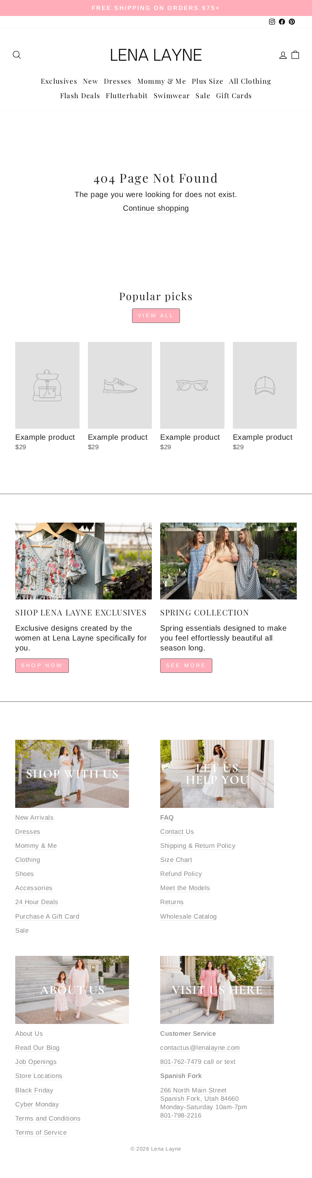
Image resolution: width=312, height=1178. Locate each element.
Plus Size (207, 81)
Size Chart (176, 859)
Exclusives (59, 81)
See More (186, 665)
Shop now (42, 665)
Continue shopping (156, 208)
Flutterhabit (127, 95)
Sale (203, 95)
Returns (172, 902)
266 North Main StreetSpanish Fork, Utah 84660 (199, 1094)
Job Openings (36, 1061)
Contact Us (177, 831)
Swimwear (172, 95)
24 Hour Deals (37, 902)
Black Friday (34, 1090)
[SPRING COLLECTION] (228, 561)
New (90, 81)
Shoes (24, 874)
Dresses (117, 81)
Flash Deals (80, 95)
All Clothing (250, 81)
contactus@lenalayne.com (200, 1047)
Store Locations (39, 1075)
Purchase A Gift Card (47, 916)
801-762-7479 (180, 1061)
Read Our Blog (37, 1047)
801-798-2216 (180, 1115)
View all (156, 315)
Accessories (34, 888)
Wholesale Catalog (188, 916)
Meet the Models (185, 888)
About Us (29, 1033)
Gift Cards (234, 95)
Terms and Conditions (48, 1118)
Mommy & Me (161, 81)
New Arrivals (34, 817)
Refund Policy (181, 874)
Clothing (27, 859)
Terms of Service (41, 1132)
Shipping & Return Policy (198, 845)
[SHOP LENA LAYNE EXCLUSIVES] (83, 561)
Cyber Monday (37, 1104)
